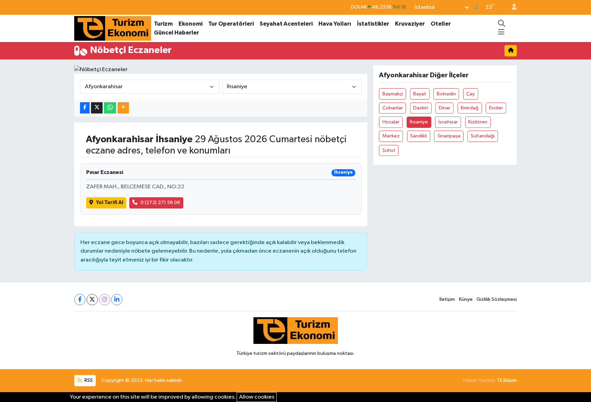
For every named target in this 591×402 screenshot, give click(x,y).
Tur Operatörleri (231, 24)
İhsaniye (419, 121)
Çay (470, 93)
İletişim (447, 299)
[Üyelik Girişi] (511, 7)
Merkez (391, 135)
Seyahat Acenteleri (286, 24)
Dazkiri (420, 107)
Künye (466, 299)
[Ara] (501, 23)
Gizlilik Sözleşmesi (496, 299)
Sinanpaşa (448, 135)
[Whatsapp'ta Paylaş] (110, 107)
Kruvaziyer (410, 24)
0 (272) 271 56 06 (160, 202)
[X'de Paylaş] (97, 107)
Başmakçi (392, 93)
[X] (92, 299)
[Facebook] (80, 299)
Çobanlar (392, 107)
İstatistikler (373, 24)
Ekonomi (190, 24)
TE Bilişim (507, 380)
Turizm (163, 24)
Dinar (444, 107)
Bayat (419, 93)
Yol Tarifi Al (109, 202)
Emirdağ (469, 107)
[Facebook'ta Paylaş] (85, 107)
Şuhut (388, 150)
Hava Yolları (334, 24)
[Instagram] (104, 299)
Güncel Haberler (176, 33)
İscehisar (448, 121)
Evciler (496, 107)
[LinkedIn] (116, 299)
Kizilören (477, 121)
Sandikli (418, 135)
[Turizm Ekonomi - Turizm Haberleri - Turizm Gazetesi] (112, 28)
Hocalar (390, 121)
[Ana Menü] (501, 32)
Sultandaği (483, 135)
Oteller (441, 24)
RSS (88, 380)
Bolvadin (446, 93)
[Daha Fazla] (123, 107)
